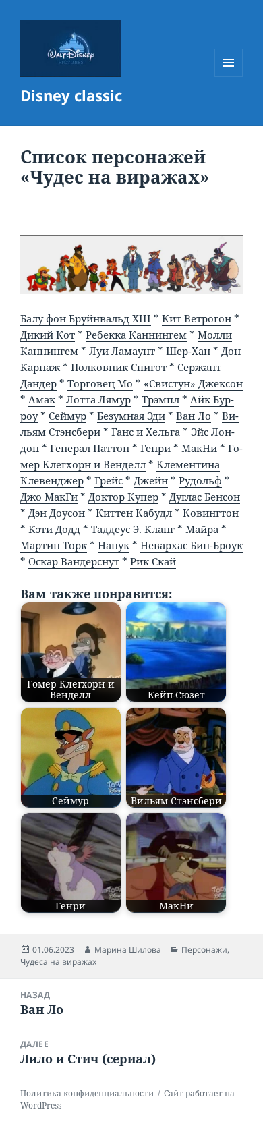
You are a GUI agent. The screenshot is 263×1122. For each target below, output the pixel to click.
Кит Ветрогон (196, 318)
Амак (41, 399)
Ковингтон (211, 513)
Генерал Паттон (89, 448)
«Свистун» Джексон (193, 383)
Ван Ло (193, 415)
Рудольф (200, 480)
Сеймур (67, 415)
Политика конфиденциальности (87, 1093)
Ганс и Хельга (145, 432)
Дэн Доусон (56, 513)
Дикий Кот (47, 334)
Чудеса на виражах (58, 961)
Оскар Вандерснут (73, 561)
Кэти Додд (54, 529)
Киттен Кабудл (134, 513)
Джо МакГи (49, 496)
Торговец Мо (100, 383)
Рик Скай (153, 561)
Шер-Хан (188, 351)
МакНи (199, 448)
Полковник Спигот (119, 367)
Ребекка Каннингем (136, 334)
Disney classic (71, 95)
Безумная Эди (131, 415)
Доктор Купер (123, 496)
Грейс (108, 480)
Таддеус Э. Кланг (133, 529)
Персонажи (204, 949)
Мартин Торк (53, 545)
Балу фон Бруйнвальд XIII (85, 318)
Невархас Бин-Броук (191, 545)
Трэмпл (160, 399)
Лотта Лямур (98, 399)
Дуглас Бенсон (204, 496)
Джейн (151, 480)
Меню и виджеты (229, 76)
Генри (155, 448)
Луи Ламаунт (122, 351)
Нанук (113, 545)
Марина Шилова (127, 949)
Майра (201, 529)
